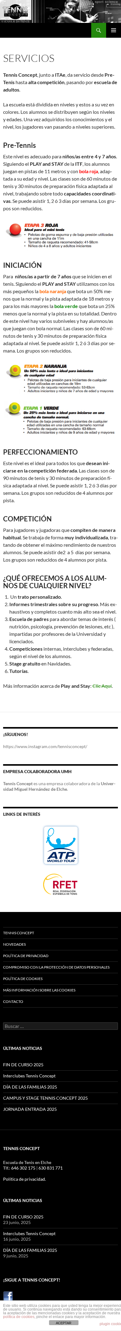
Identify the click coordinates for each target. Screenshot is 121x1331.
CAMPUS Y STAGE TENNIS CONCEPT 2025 (45, 1098)
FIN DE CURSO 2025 (23, 1064)
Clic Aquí (102, 686)
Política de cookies (23, 978)
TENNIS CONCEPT (18, 933)
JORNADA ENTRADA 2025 (30, 1109)
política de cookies (18, 1317)
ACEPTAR (63, 1323)
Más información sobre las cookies (39, 990)
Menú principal (113, 30)
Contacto (13, 1001)
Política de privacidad (25, 955)
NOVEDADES (14, 944)
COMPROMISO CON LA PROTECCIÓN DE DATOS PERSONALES (56, 967)
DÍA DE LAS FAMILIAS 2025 (30, 1086)
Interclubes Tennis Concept (29, 1075)
